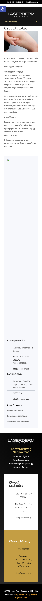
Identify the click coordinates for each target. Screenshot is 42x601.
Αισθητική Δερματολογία (18, 422)
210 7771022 (18, 393)
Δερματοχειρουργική (16, 410)
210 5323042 (19, 2)
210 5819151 (10, 2)
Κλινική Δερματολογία (17, 416)
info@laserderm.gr (21, 369)
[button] (3, 9)
